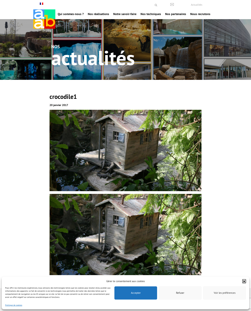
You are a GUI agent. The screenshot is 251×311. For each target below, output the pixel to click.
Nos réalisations (98, 14)
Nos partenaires (175, 14)
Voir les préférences (224, 292)
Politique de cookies (13, 305)
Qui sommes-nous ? (71, 14)
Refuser (180, 292)
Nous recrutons (200, 14)
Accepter (136, 292)
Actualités (196, 4)
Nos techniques (151, 14)
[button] (244, 281)
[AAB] (44, 19)
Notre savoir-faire (124, 14)
